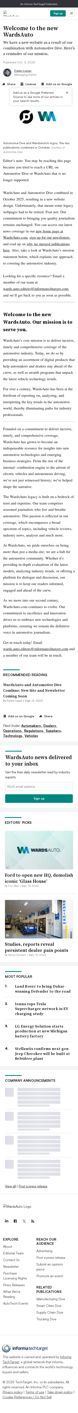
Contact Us (11, 1260)
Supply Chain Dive (49, 1312)
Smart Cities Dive (48, 1306)
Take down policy (60, 1392)
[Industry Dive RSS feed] (32, 1221)
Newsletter (11, 1266)
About (7, 1246)
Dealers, (50, 726)
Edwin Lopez (22, 70)
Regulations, (34, 731)
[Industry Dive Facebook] (15, 1221)
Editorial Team (13, 1253)
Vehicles (31, 736)
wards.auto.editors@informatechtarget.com (35, 288)
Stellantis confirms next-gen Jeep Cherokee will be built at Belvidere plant (42, 1053)
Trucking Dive (46, 1319)
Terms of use (34, 1392)
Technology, (13, 736)
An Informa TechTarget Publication (39, 4)
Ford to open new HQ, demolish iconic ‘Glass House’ (39, 878)
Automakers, (32, 726)
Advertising (44, 1251)
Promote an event (49, 1276)
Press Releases (14, 1285)
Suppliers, (54, 731)
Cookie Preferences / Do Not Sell (27, 1397)
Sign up (58, 13)
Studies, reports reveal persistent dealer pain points (36, 947)
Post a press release (33, 1186)
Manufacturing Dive (50, 1299)
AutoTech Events (15, 1303)
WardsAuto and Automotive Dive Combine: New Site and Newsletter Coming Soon (34, 690)
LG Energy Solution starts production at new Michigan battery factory (41, 1031)
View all (10, 1186)
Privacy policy (12, 1392)
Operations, (13, 731)
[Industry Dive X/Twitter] (24, 1221)
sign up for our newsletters (49, 237)
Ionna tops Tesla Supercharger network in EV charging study (41, 1008)
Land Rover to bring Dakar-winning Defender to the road (43, 989)
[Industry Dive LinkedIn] (6, 1221)
